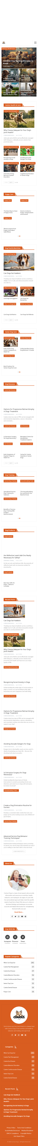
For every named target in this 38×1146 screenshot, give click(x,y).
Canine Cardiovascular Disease (13, 979)
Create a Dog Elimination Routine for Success (18, 806)
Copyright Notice (25, 1133)
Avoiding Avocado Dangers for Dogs (17, 744)
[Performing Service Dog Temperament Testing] (28, 90)
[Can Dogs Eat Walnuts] (27, 308)
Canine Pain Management (11, 111)
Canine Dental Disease (10, 987)
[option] (19, 217)
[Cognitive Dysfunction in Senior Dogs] (27, 167)
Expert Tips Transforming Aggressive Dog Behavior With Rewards (26, 79)
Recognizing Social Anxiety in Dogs (17, 682)
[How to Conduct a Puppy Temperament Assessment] (27, 204)
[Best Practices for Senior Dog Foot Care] (11, 359)
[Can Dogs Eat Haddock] (19, 262)
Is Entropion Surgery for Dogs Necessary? (15, 774)
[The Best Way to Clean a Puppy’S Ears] (11, 204)
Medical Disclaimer (27, 1130)
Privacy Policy (11, 1128)
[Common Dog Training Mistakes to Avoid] (19, 58)
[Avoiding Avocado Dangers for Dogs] (27, 151)
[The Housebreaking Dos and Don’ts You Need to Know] (27, 485)
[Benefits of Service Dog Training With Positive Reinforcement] (11, 503)
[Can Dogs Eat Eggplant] (11, 292)
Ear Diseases (25, 426)
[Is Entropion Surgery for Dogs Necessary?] (11, 430)
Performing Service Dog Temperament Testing (27, 92)
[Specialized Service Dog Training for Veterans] (11, 485)
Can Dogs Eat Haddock (12, 273)
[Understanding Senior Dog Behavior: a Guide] (27, 342)
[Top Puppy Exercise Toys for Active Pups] (10, 90)
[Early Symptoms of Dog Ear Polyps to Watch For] (11, 448)
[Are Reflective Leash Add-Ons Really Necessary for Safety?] (19, 544)
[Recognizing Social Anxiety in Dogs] (11, 151)
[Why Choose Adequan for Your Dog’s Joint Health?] (19, 119)
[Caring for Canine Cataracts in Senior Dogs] (27, 448)
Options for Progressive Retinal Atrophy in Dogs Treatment (19, 712)
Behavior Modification (8, 49)
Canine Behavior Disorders (11, 975)
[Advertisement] (19, 20)
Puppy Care (7, 200)
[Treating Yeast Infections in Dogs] (10, 76)
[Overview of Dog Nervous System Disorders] (11, 167)
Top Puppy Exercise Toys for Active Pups (10, 93)
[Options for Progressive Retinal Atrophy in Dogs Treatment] (19, 398)
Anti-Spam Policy (19, 1136)
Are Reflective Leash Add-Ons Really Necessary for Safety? (17, 556)
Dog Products (8, 536)
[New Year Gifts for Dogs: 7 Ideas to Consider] (11, 576)
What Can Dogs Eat (9, 254)
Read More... (19, 912)
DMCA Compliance (13, 1133)
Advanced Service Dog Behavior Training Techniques (15, 837)
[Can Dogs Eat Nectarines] (27, 292)
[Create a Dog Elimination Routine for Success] (14, 796)
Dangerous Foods (26, 147)
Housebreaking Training (28, 481)
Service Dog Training (10, 481)
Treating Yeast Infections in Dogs (9, 79)
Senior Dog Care (9, 338)
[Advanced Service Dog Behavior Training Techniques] (14, 827)
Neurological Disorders (11, 147)
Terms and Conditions (24, 1128)
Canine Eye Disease (10, 390)
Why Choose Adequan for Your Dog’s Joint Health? (17, 650)
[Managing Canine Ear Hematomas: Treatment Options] (27, 430)
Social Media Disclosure (12, 1130)
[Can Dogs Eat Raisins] (11, 308)
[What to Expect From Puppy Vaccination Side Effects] (11, 222)
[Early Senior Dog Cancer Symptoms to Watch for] (11, 342)
